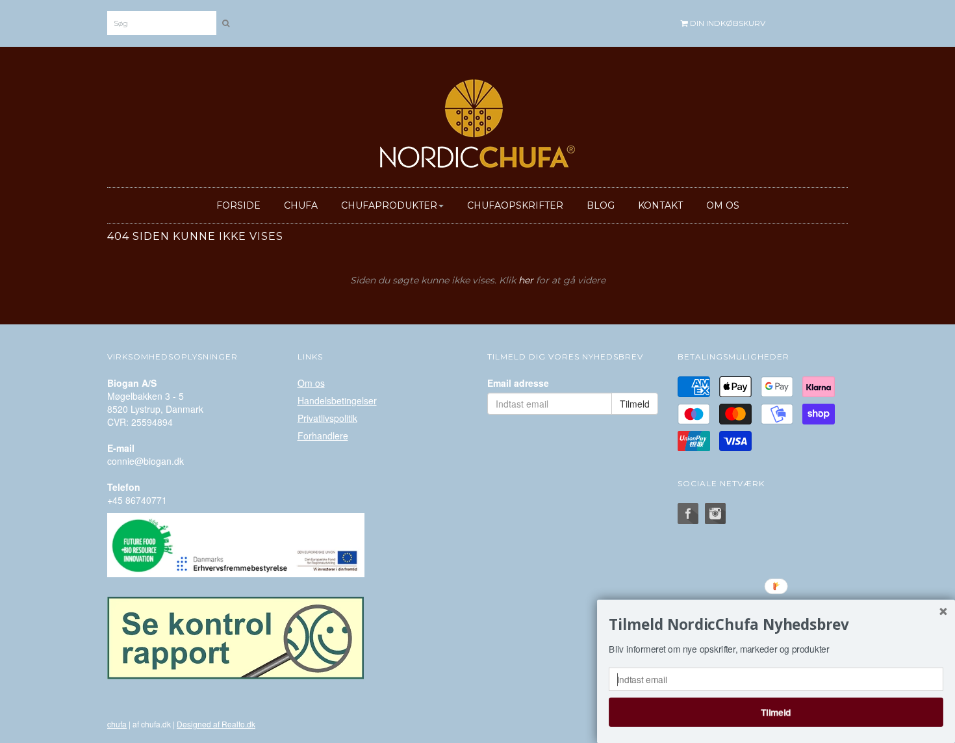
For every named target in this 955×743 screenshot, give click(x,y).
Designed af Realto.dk (216, 723)
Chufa (301, 205)
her (525, 280)
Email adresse (518, 382)
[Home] (477, 121)
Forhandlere (323, 435)
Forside (238, 205)
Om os (722, 205)
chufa (117, 723)
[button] (776, 624)
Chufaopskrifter (515, 205)
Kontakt (660, 205)
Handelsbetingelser (337, 400)
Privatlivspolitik (327, 417)
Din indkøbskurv (726, 23)
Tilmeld (776, 711)
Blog (601, 205)
